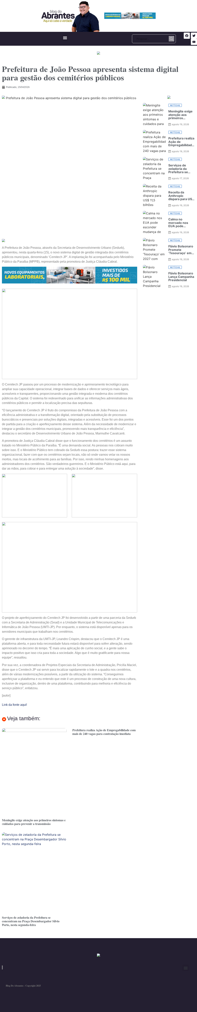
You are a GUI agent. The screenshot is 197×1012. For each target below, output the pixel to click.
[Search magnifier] (171, 38)
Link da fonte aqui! (14, 704)
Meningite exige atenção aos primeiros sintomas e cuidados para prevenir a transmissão (34, 822)
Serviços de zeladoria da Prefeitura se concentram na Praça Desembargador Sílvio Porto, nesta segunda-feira (30, 921)
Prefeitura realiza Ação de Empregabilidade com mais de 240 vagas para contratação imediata (104, 732)
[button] (65, 38)
